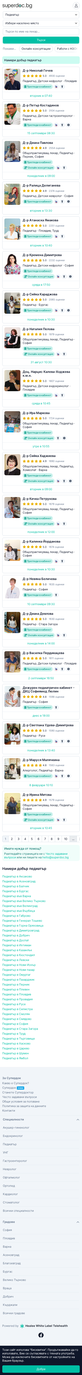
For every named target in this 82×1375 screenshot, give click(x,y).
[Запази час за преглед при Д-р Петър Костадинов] (41, 119)
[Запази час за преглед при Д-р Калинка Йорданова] (41, 555)
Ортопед (9, 1186)
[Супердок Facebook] (41, 1335)
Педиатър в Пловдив (16, 994)
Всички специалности (18, 1210)
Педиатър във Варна (16, 896)
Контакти (8, 1110)
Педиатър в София (15, 1024)
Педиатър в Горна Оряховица (22, 925)
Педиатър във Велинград (20, 906)
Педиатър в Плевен (16, 989)
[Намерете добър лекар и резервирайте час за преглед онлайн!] (17, 5)
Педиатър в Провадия (17, 999)
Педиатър (10, 1144)
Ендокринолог (13, 1136)
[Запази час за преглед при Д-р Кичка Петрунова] (41, 515)
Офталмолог (11, 1177)
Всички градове (14, 1313)
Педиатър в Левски (15, 960)
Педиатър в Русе (14, 1004)
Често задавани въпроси (19, 1097)
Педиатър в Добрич (16, 935)
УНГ (5, 1152)
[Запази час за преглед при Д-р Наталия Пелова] (41, 345)
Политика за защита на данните (24, 1106)
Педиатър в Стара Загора (20, 1028)
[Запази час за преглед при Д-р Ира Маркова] (41, 429)
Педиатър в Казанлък (17, 950)
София (7, 1230)
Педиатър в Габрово (16, 915)
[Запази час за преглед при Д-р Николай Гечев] (41, 83)
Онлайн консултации (36, 48)
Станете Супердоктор (18, 1092)
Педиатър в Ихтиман (16, 945)
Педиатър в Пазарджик (18, 979)
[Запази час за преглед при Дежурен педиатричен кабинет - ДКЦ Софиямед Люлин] (41, 701)
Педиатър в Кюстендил (18, 955)
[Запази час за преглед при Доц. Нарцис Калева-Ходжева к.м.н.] (41, 387)
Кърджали (10, 1305)
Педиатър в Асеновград (18, 881)
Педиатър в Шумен (15, 1053)
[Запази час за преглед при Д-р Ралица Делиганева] (41, 198)
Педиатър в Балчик (15, 886)
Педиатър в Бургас (15, 891)
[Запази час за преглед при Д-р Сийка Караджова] (41, 307)
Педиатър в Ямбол (15, 1058)
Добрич (8, 1296)
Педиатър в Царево (15, 1048)
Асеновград (11, 1255)
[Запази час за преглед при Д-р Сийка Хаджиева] (41, 472)
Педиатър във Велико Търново (24, 901)
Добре (41, 1369)
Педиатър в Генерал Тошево (22, 920)
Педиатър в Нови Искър (19, 965)
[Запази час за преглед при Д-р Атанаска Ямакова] (41, 233)
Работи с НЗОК (67, 48)
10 (65, 839)
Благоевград (12, 1263)
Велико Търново (14, 1280)
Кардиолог (10, 1194)
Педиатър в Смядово (16, 1019)
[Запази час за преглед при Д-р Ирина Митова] (41, 811)
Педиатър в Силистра (17, 1009)
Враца (7, 1288)
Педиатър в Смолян (16, 1014)
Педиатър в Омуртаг (16, 974)
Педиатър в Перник (16, 984)
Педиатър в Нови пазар (18, 970)
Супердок (12, 1087)
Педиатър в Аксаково (17, 876)
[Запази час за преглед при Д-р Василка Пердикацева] (41, 665)
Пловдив (9, 1238)
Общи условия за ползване (21, 1101)
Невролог (9, 1169)
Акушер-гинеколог (16, 1127)
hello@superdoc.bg (55, 857)
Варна (7, 1246)
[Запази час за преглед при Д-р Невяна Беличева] (41, 591)
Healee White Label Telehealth (46, 1326)
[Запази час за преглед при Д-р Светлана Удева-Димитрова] (41, 738)
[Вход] (76, 5)
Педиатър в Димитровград (20, 930)
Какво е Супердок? (15, 1083)
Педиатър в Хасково (16, 1043)
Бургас (7, 1271)
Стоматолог (11, 1202)
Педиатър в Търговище (18, 1038)
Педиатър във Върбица (18, 911)
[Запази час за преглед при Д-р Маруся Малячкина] (41, 772)
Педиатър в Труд (14, 1033)
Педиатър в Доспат (15, 940)
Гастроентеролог (15, 1161)
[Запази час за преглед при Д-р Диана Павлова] (41, 159)
